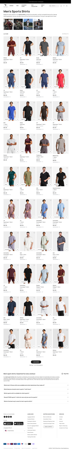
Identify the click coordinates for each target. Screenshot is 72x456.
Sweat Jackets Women (32, 434)
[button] (53, 5)
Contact (60, 416)
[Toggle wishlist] (17, 38)
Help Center (60, 423)
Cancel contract (48, 426)
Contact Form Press (62, 428)
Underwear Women (31, 430)
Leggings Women (31, 416)
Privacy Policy (17, 448)
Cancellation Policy (47, 419)
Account (60, 421)
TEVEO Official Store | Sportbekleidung (59, 448)
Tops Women (30, 428)
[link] (66, 6)
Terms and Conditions (8, 448)
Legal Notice (34, 448)
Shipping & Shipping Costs (48, 421)
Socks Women (30, 432)
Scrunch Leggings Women (32, 425)
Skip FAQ (65, 370)
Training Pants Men (31, 436)
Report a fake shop (62, 425)
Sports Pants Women (31, 423)
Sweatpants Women (31, 421)
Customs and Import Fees (48, 423)
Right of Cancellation (26, 448)
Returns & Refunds (47, 416)
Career (59, 419)
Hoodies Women (30, 419)
